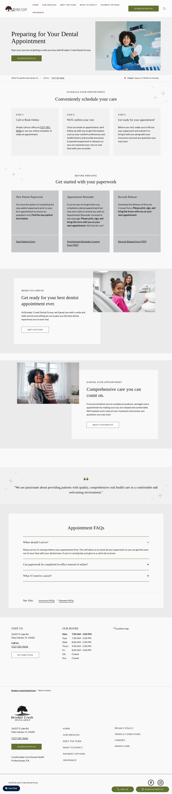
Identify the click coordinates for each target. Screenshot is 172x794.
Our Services (49, 5)
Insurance (38, 12)
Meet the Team (68, 5)
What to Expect (88, 5)
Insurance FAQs (47, 600)
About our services (103, 425)
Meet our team (35, 329)
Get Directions (25, 655)
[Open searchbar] (164, 8)
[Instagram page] (160, 783)
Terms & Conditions (128, 734)
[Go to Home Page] (16, 8)
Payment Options (110, 5)
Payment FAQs (66, 600)
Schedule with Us (143, 8)
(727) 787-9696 (57, 78)
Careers (120, 740)
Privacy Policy (124, 728)
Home (36, 5)
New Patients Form (25, 241)
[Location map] (137, 652)
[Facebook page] (151, 783)
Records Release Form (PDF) (132, 241)
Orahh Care (122, 746)
